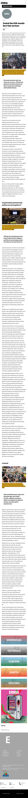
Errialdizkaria (22, 783)
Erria (12, 783)
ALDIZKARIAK (19, 750)
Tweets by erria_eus (5, 729)
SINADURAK (5, 750)
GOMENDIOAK (5, 755)
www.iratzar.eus (6, 793)
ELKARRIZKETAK (6, 752)
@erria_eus (12, 784)
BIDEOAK (18, 752)
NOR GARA (19, 755)
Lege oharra (4, 771)
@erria (2, 783)
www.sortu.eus (19, 793)
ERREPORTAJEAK (6, 754)
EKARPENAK (3, 787)
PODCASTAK (19, 754)
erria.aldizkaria (4, 784)
